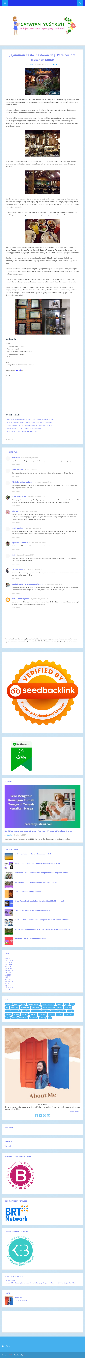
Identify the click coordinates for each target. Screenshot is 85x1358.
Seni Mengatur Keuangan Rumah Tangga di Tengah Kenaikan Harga (38, 831)
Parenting (33, 1014)
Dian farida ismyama (20, 598)
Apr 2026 (8, 969)
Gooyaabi (26, 1355)
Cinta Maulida (17, 470)
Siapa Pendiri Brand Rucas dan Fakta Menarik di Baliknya (37, 863)
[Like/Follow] (36, 1117)
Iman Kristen (36, 1007)
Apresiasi (9, 1004)
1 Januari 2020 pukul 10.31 (30, 458)
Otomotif (24, 1014)
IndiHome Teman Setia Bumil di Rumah (30, 939)
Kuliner (10, 440)
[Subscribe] (48, 1117)
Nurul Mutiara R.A (19, 496)
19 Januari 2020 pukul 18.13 (38, 543)
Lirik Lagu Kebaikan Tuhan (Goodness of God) (33, 854)
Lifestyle (70, 1011)
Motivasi (8, 1014)
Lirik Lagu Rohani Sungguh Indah (28, 891)
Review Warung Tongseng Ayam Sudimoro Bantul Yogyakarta (30, 422)
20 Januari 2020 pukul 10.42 (53, 584)
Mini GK (15, 511)
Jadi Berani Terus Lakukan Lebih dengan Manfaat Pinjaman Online (41, 873)
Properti (59, 1014)
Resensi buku (69, 1014)
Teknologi (43, 1018)
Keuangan (44, 1011)
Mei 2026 (9, 966)
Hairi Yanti (16, 457)
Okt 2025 (8, 983)
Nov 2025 (9, 981)
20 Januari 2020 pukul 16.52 (39, 599)
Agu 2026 (9, 960)
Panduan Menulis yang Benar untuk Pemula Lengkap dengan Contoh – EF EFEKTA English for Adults (40, 1283)
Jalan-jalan (68, 1007)
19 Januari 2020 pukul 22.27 (25, 555)
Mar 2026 (9, 971)
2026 (7, 958)
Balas (13, 464)
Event (66, 1004)
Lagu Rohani (61, 1011)
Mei (13, 555)
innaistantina (17, 528)
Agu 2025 (9, 987)
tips (50, 1018)
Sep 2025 (9, 985)
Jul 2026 (8, 962)
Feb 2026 (9, 973)
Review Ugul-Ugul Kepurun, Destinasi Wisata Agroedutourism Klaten (42, 929)
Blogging (59, 1004)
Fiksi (72, 1004)
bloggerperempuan (48, 1004)
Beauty (16, 1004)
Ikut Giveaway (25, 1007)
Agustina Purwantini (20, 542)
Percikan (51, 1014)
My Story (16, 1014)
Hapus (18, 464)
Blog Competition (33, 1004)
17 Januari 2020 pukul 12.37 (43, 482)
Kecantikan (26, 1011)
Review (14, 1018)
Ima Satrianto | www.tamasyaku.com (27, 584)
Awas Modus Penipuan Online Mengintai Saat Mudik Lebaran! (39, 901)
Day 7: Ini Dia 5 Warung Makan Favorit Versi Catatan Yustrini (29, 425)
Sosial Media (23, 1018)
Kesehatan (35, 1011)
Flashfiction (14, 1007)
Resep (8, 1018)
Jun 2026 (8, 964)
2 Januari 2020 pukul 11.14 (33, 470)
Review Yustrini (10, 1281)
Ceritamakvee (17, 569)
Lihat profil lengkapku (21, 1300)
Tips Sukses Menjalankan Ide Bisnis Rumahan (33, 910)
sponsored (33, 1018)
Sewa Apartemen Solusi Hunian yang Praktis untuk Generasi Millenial (42, 920)
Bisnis (23, 1004)
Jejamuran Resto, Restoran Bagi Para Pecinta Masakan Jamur (30, 419)
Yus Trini (8, 1146)
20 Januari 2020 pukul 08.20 (33, 570)
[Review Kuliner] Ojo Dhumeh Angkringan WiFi (24, 428)
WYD (11, 1355)
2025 (7, 977)
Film (7, 1007)
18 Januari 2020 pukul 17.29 (28, 511)
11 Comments (54, 64)
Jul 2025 (8, 990)
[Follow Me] (40, 1117)
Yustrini (30, 64)
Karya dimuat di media (13, 1011)
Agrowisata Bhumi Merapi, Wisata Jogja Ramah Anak (36, 882)
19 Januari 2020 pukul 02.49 (33, 528)
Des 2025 (9, 979)
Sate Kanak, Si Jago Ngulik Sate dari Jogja (22, 431)
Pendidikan (42, 1014)
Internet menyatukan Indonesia (52, 1007)
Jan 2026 (8, 975)
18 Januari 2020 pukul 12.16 (36, 497)
